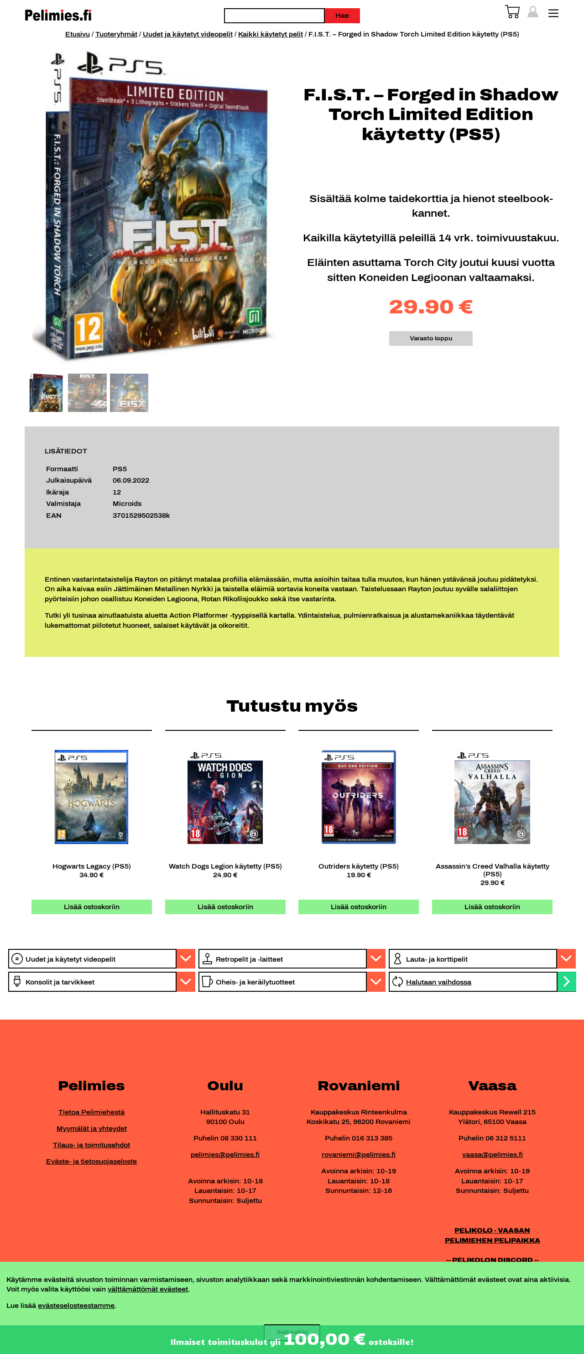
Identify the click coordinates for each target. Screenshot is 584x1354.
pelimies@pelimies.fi (225, 1154)
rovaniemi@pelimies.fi (359, 1154)
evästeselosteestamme (76, 1305)
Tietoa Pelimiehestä (91, 1112)
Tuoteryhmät (116, 34)
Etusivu (77, 34)
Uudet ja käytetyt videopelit (188, 34)
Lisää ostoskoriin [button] (92, 907)
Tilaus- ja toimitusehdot (91, 1145)
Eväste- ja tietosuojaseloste (91, 1161)
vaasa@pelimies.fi (492, 1154)
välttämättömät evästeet (148, 1289)
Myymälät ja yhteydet (92, 1128)
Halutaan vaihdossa (438, 982)
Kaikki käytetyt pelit (270, 34)
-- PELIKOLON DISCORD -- (492, 1260)
